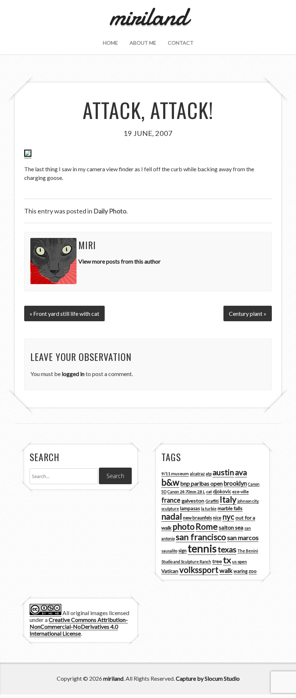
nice (217, 518)
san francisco (201, 536)
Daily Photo (109, 211)
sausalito (169, 550)
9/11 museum (175, 473)
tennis (202, 548)
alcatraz (197, 473)
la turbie (209, 508)
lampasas (190, 508)
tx (227, 560)
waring (241, 571)
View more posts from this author (119, 261)
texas (227, 549)
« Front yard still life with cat (64, 313)
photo (184, 526)
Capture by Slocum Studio (208, 678)
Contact (180, 43)
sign (182, 550)
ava (241, 472)
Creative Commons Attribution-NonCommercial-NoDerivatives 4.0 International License (79, 626)
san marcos (242, 538)
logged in (73, 373)
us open (239, 561)
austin (223, 472)
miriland (113, 678)
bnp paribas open (201, 483)
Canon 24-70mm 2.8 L (186, 491)
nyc (228, 516)
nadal (171, 516)
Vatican (169, 571)
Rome (207, 526)
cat (209, 491)
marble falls (230, 508)
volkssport (198, 570)
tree (217, 561)
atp (209, 473)
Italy (228, 499)
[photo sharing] (27, 154)
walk (225, 570)
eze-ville (240, 491)
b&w (170, 482)
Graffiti (212, 501)
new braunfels (197, 518)
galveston (193, 501)
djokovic (222, 491)
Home (110, 43)
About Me (143, 43)
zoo (253, 571)
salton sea (231, 527)
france (170, 500)
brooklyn (235, 483)
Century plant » (247, 313)
